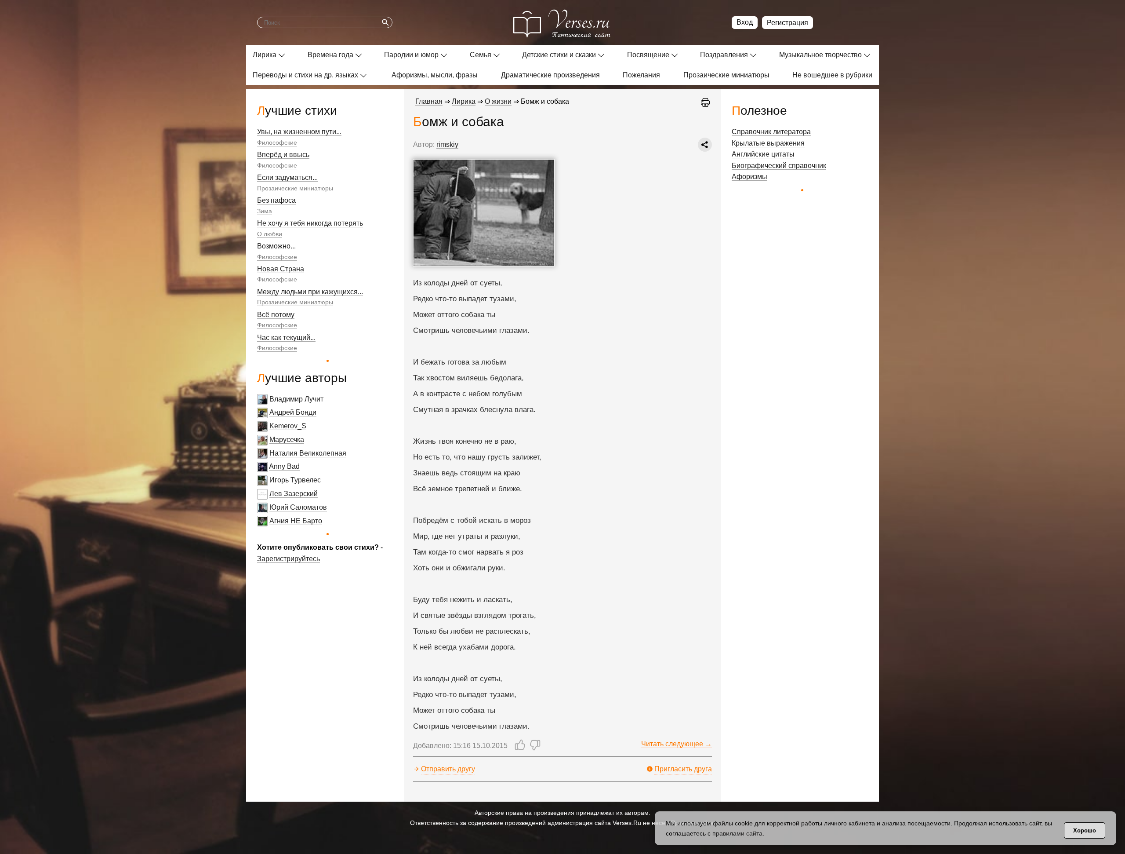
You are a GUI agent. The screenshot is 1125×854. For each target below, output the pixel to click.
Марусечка (286, 439)
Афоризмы (749, 176)
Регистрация (787, 22)
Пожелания (641, 75)
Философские (277, 142)
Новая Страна (280, 269)
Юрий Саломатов (298, 507)
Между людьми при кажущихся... (310, 292)
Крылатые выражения (768, 143)
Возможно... (276, 246)
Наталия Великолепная (307, 453)
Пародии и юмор (411, 54)
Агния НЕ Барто (295, 521)
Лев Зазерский (293, 493)
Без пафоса (276, 200)
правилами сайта (737, 833)
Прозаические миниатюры (726, 75)
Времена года (330, 54)
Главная (429, 101)
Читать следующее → (676, 744)
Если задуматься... (287, 177)
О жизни (498, 101)
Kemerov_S (287, 426)
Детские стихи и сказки (559, 54)
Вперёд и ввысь (283, 154)
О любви (269, 233)
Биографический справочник (779, 165)
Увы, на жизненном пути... (299, 131)
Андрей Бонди (292, 412)
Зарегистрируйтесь (288, 558)
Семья (480, 54)
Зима (264, 211)
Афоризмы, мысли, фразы (435, 75)
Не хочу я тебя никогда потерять (310, 223)
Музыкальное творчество (820, 54)
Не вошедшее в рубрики (832, 75)
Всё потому (275, 314)
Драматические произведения (550, 75)
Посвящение (648, 54)
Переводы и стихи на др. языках (305, 75)
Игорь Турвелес (295, 480)
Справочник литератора (771, 131)
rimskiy (447, 144)
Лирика (264, 54)
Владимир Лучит (296, 399)
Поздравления (724, 54)
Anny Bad (284, 466)
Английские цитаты (763, 154)
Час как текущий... (286, 337)
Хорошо (1084, 830)
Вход (745, 22)
